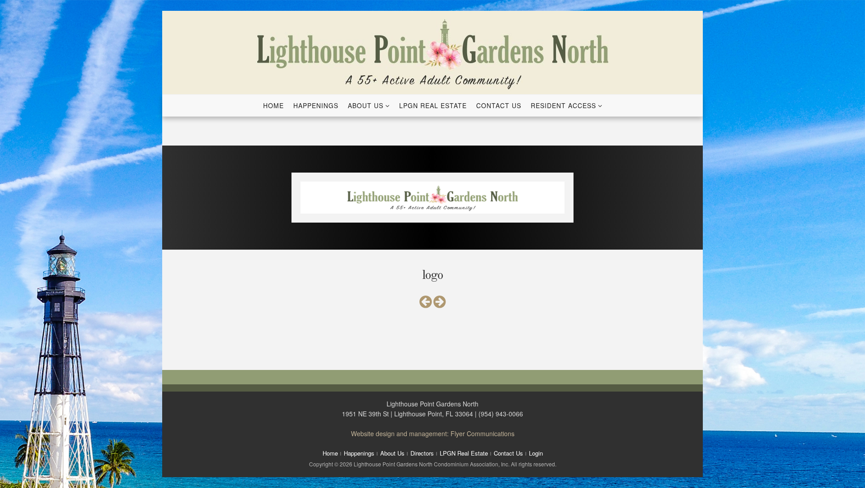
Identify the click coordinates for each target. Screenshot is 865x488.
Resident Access (563, 105)
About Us (365, 105)
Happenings (315, 105)
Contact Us (498, 105)
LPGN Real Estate (433, 105)
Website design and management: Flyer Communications (432, 433)
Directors (422, 453)
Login (536, 453)
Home (273, 105)
